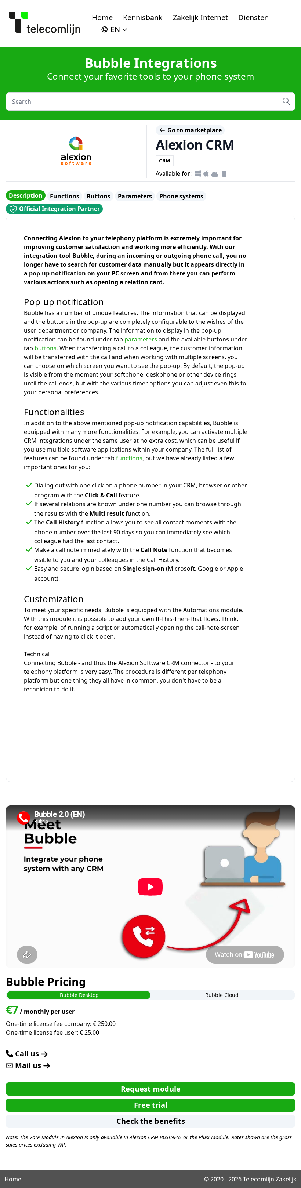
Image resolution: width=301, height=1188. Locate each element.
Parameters (135, 196)
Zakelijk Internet (200, 17)
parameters (140, 339)
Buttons (98, 196)
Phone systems (181, 196)
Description (26, 195)
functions (129, 458)
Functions (64, 196)
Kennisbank (143, 17)
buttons (46, 348)
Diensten (253, 17)
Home (102, 17)
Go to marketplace (194, 130)
